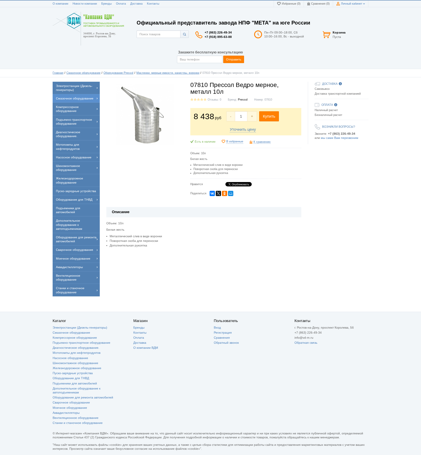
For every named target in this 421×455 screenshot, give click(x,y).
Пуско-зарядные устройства (73, 373)
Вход (217, 327)
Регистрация (223, 332)
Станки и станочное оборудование (78, 423)
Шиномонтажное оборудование (75, 363)
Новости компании (85, 3)
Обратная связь (305, 342)
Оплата (121, 3)
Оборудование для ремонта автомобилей (83, 397)
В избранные (234, 141)
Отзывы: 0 (214, 99)
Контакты (153, 3)
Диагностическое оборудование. (76, 347)
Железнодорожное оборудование (77, 368)
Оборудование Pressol (118, 72)
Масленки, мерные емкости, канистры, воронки (167, 72)
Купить (269, 116)
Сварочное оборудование (71, 402)
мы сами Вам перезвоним (339, 138)
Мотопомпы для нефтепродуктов (76, 352)
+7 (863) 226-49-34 (218, 32)
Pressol (243, 99)
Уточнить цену (243, 129)
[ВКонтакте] (212, 193)
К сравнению (262, 141)
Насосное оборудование (70, 358)
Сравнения (222, 337)
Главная (58, 72)
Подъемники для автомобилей (75, 383)
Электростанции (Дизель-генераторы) (80, 327)
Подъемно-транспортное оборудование (81, 342)
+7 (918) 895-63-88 (218, 37)
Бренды (106, 3)
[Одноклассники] (224, 193)
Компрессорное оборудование (75, 337)
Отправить (233, 59)
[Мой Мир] (230, 193)
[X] (218, 193)
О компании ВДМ (145, 347)
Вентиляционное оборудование (75, 418)
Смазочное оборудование (83, 72)
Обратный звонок (226, 342)
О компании (60, 3)
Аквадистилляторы (66, 412)
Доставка (136, 3)
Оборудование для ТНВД (71, 378)
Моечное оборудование (70, 407)
